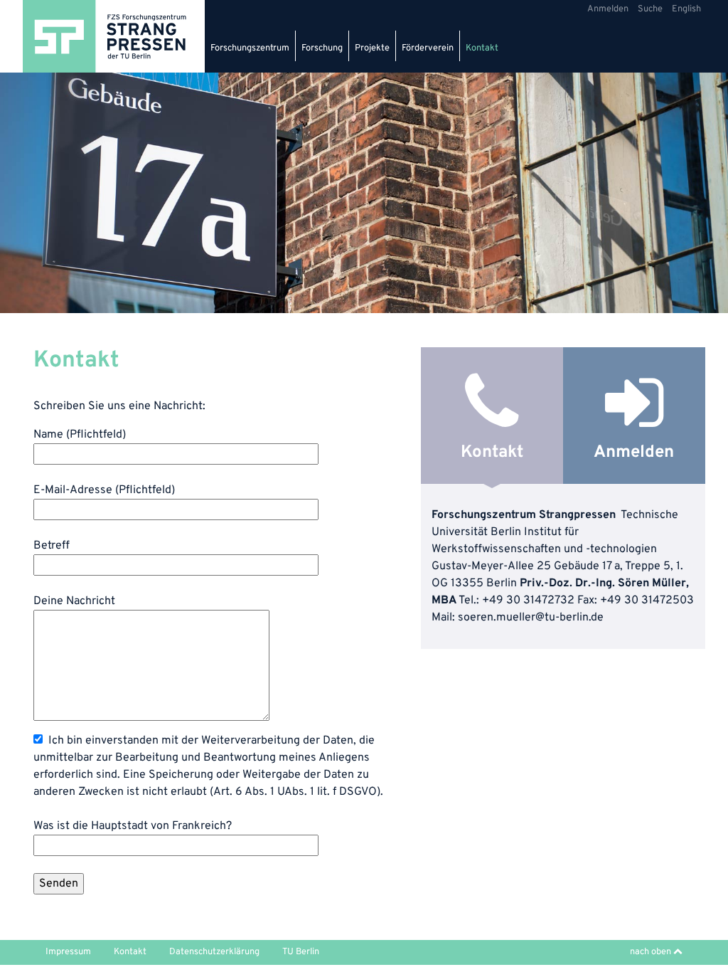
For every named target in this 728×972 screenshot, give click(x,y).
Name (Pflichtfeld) (79, 435)
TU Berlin (300, 952)
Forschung (322, 48)
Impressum (68, 952)
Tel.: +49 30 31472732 (516, 600)
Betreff (51, 546)
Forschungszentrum (249, 48)
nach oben (651, 952)
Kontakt (482, 48)
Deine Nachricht (74, 601)
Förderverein (428, 48)
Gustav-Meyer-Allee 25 (491, 566)
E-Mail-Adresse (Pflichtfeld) (104, 490)
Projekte (372, 48)
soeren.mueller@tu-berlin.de (531, 618)
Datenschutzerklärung (214, 952)
